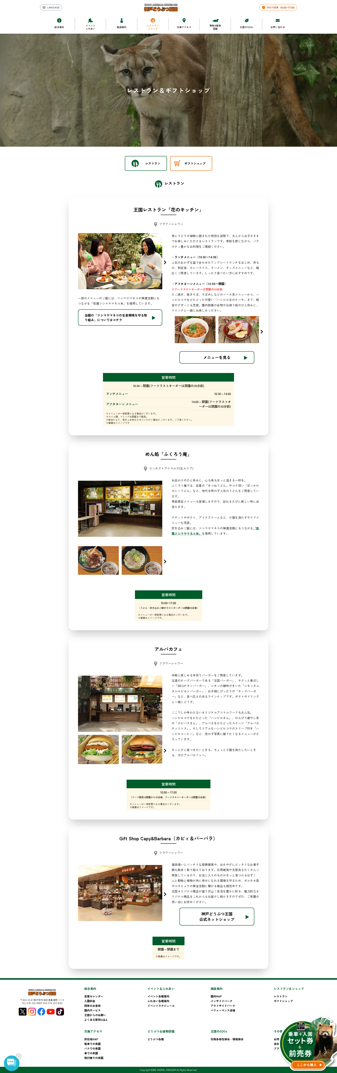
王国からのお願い (95, 1015)
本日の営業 (280, 7)
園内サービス (92, 1010)
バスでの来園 (92, 1048)
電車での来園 (92, 1044)
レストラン (280, 996)
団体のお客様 (92, 1006)
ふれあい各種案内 (158, 1001)
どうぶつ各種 (155, 1039)
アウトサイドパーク (223, 1006)
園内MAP (216, 996)
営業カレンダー (93, 996)
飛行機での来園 (93, 1058)
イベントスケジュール (161, 1006)
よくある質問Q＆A (95, 1020)
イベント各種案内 (158, 996)
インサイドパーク (221, 1001)
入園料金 (89, 1001)
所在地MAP (91, 1039)
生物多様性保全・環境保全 (227, 1039)
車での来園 (91, 1053)
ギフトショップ (283, 1001)
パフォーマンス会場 (223, 1010)
